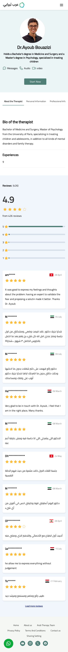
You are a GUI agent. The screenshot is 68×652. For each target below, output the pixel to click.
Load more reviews (34, 606)
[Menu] (61, 5)
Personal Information (36, 101)
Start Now (35, 81)
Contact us (56, 631)
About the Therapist (13, 101)
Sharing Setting (34, 636)
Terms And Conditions (35, 631)
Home (16, 625)
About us (28, 625)
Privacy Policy (13, 631)
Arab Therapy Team (46, 625)
